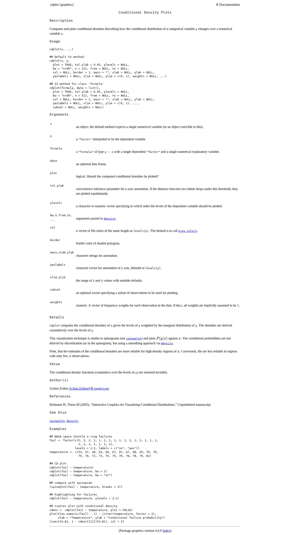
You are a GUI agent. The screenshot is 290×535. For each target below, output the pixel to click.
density (110, 218)
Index (166, 530)
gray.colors (187, 231)
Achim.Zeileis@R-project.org (89, 388)
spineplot (133, 338)
